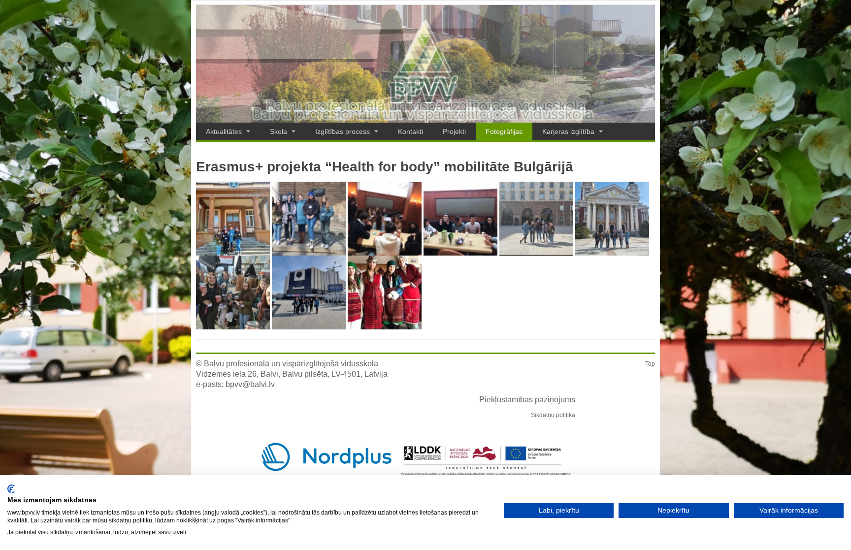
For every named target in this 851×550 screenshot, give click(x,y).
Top (650, 363)
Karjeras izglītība (569, 131)
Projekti (454, 131)
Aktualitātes (225, 131)
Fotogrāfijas (504, 131)
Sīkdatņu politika (553, 415)
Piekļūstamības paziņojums (527, 399)
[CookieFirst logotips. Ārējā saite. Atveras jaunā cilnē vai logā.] (11, 489)
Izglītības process (343, 131)
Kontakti (410, 131)
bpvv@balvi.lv (250, 384)
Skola (279, 131)
